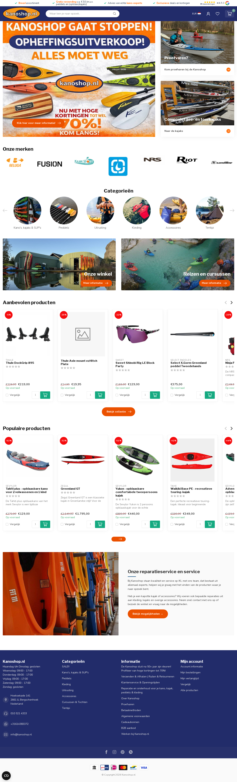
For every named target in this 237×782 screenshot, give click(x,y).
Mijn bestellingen (191, 672)
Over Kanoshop (130, 698)
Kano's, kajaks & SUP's (75, 672)
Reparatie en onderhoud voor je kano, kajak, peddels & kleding (147, 690)
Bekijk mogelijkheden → (148, 614)
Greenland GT (70, 488)
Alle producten (189, 690)
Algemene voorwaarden (135, 716)
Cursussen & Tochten (74, 702)
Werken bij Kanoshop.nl (135, 734)
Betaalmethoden (131, 710)
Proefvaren (127, 704)
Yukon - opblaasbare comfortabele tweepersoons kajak (137, 492)
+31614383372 (20, 724)
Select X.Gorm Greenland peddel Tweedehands (189, 364)
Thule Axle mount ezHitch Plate (79, 362)
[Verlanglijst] (217, 13)
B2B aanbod (128, 728)
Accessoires (69, 696)
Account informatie (192, 666)
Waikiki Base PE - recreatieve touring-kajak (191, 490)
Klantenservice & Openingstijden (140, 682)
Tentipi (66, 708)
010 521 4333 (19, 713)
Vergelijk (15, 395)
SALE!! (65, 666)
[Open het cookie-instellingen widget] (6, 775)
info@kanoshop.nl (21, 734)
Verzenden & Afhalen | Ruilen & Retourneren (147, 676)
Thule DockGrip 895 (20, 363)
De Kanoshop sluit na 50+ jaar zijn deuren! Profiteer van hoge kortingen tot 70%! (146, 668)
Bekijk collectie (116, 411)
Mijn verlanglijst (190, 678)
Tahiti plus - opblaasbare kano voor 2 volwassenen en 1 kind (27, 490)
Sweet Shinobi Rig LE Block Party (135, 364)
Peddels (66, 678)
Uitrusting (68, 690)
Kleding (66, 684)
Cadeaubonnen (130, 722)
